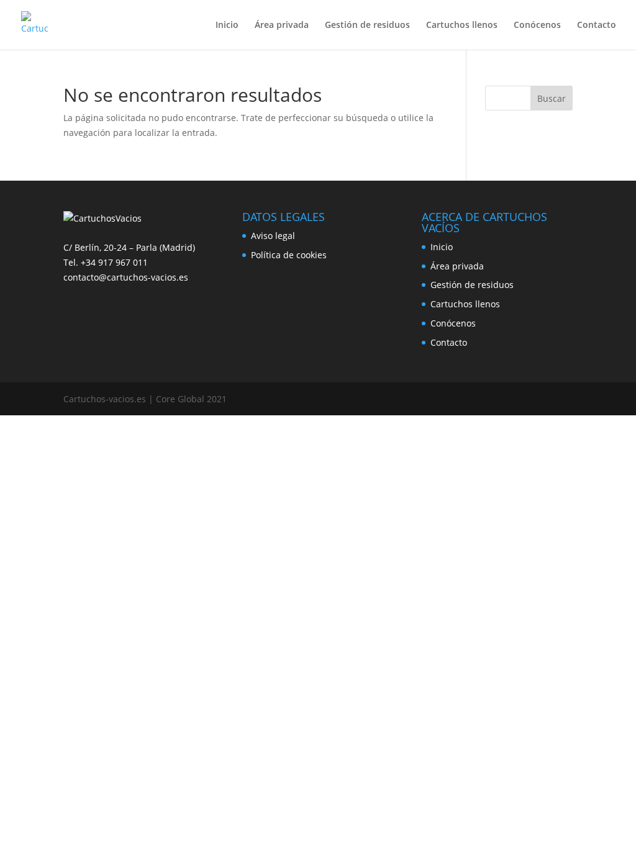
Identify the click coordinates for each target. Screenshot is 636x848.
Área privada (282, 25)
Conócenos (537, 25)
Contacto (596, 25)
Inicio (227, 25)
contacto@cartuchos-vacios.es (125, 277)
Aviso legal (273, 235)
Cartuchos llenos (461, 25)
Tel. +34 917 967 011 (105, 262)
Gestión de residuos (367, 25)
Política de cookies (289, 255)
